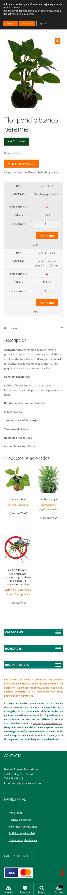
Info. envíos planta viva (23, 840)
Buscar (42, 892)
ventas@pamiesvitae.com (47, 723)
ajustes (29, 13)
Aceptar (10, 23)
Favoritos (25, 892)
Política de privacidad (22, 833)
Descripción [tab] (11, 328)
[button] (57, 41)
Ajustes (43, 23)
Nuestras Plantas (26, 172)
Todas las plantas (48, 172)
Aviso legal (15, 812)
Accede (8, 892)
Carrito (59, 889)
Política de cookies (20, 819)
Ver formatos (16, 141)
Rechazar (27, 23)
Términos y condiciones (23, 826)
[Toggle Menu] (58, 632)
